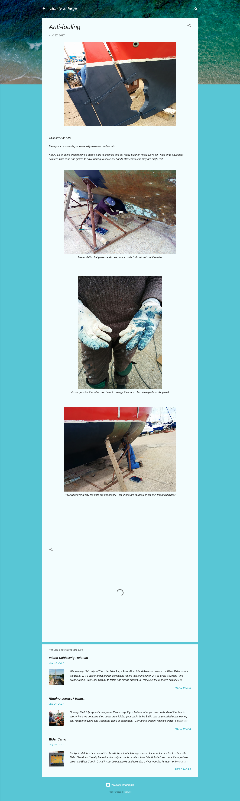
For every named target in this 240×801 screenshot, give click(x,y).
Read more (183, 687)
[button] (189, 26)
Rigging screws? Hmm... (67, 698)
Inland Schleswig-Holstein (68, 658)
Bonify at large (63, 8)
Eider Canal (57, 739)
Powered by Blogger (122, 784)
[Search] (196, 9)
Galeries (128, 792)
